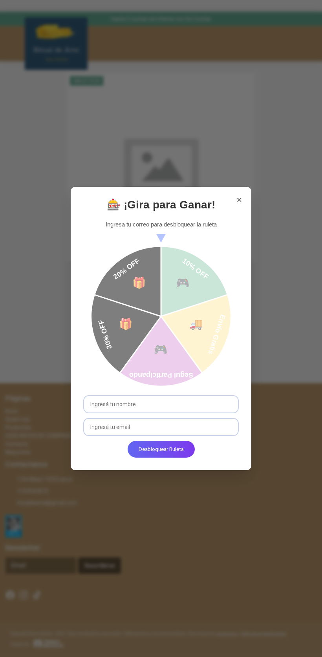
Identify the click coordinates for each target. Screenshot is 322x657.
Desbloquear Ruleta (161, 449)
